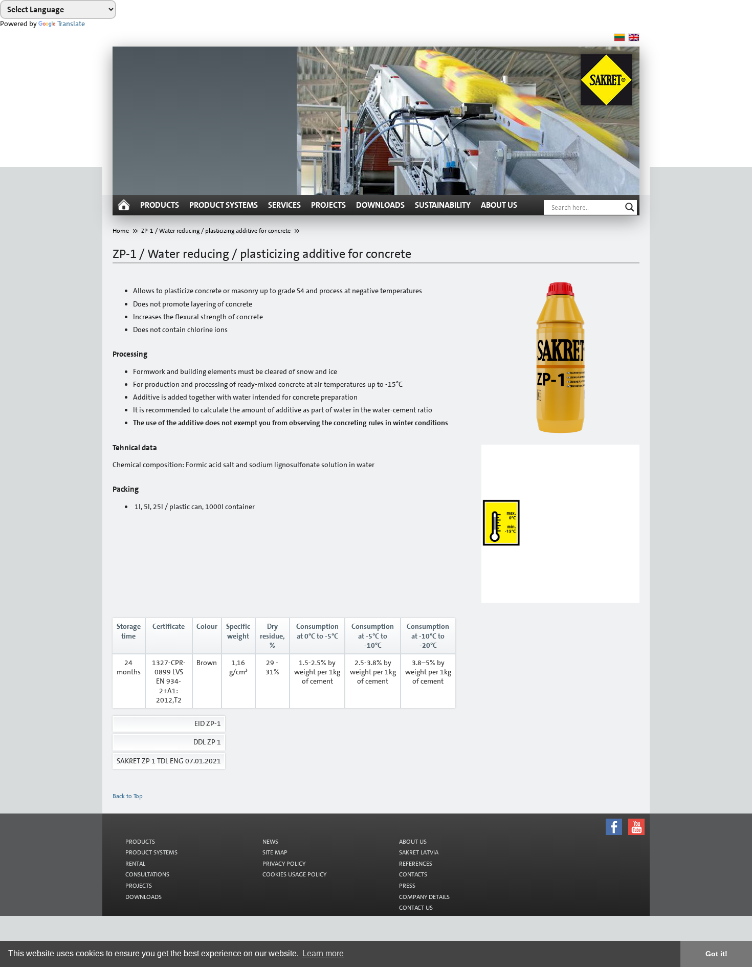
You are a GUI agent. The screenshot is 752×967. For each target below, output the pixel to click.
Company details (424, 897)
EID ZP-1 (207, 723)
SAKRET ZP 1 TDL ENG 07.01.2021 (169, 760)
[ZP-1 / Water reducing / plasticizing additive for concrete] (560, 358)
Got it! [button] (716, 954)
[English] (633, 37)
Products (159, 205)
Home (121, 231)
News (270, 842)
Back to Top (128, 796)
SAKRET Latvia (418, 852)
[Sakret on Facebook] (387, 815)
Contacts (413, 874)
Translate (71, 23)
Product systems (223, 205)
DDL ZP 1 (207, 741)
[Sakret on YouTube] (387, 818)
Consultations (147, 874)
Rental (135, 864)
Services (284, 205)
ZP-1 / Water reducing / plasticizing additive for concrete (216, 231)
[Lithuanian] (619, 37)
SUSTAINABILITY (443, 205)
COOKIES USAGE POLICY (294, 874)
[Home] (124, 205)
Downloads (380, 205)
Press (407, 886)
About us (499, 205)
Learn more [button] (323, 953)
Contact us (416, 908)
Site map (274, 852)
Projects (328, 205)
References (415, 864)
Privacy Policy (283, 864)
